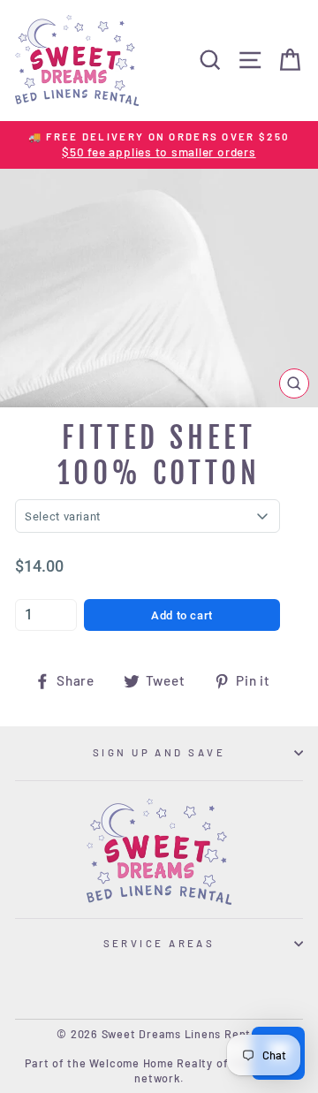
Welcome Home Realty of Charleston (190, 1063)
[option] (159, 145)
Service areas (159, 943)
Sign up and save (159, 752)
